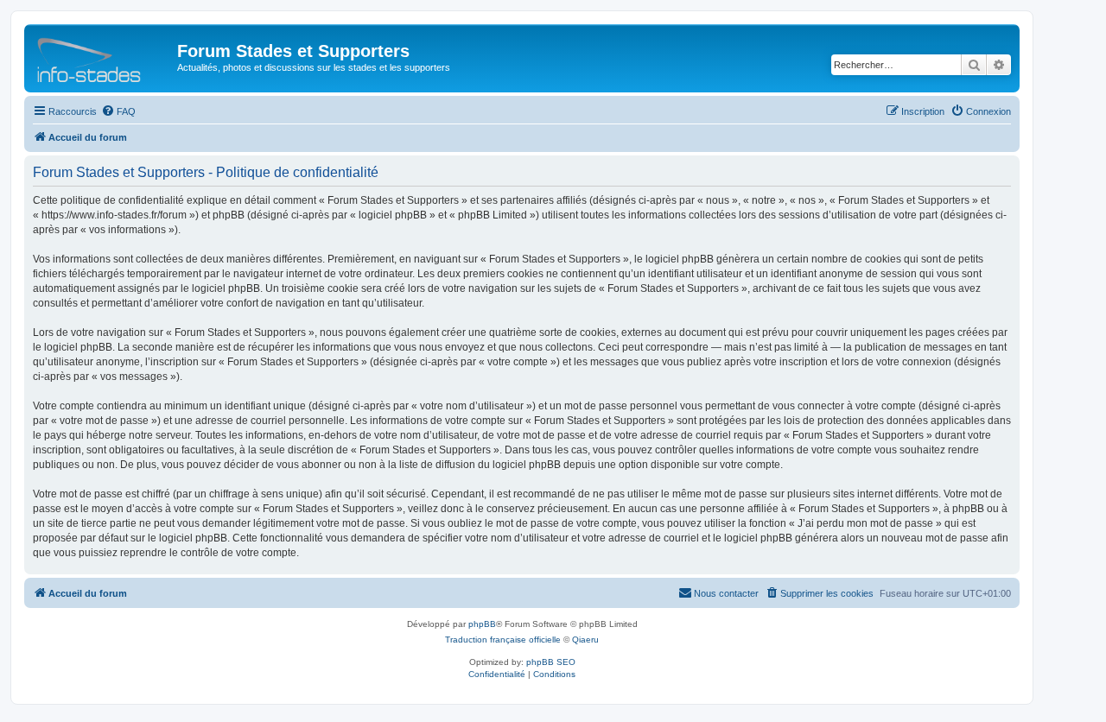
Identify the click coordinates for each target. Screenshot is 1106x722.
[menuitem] (118, 111)
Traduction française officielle (503, 639)
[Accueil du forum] (103, 56)
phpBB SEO (550, 662)
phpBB (482, 624)
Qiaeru (585, 639)
